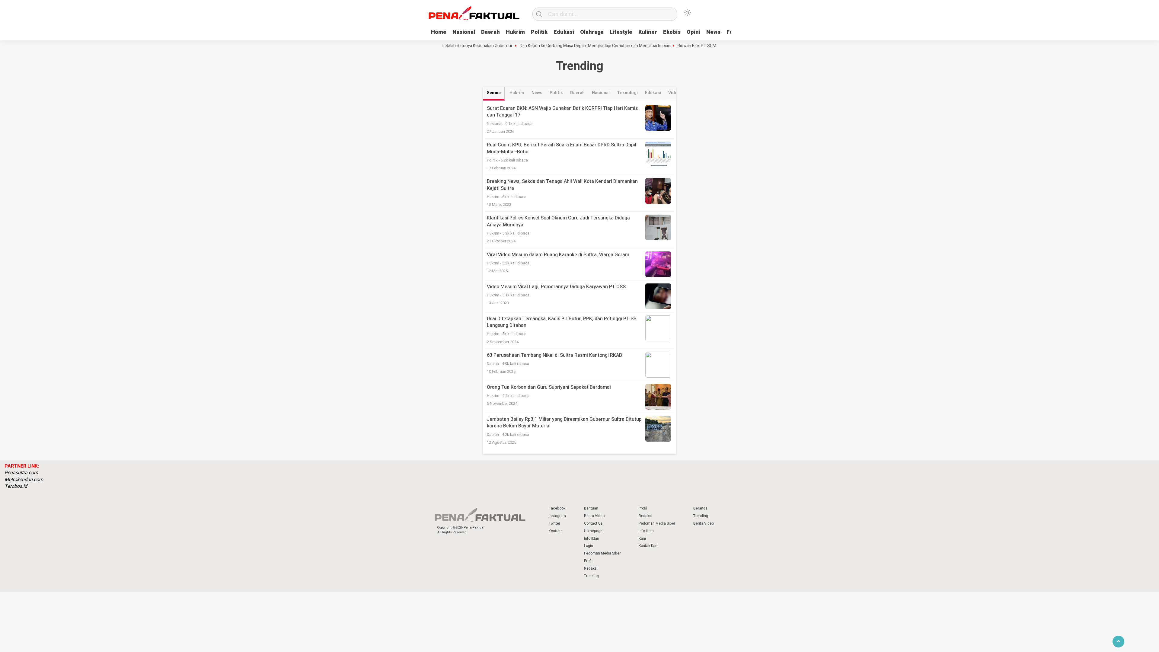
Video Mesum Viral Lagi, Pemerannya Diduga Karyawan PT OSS (556, 286)
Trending (591, 576)
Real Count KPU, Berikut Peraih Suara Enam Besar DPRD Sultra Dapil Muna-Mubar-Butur (561, 148)
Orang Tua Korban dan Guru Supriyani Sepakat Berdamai (549, 387)
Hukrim (515, 32)
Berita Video (594, 516)
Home (438, 32)
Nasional (463, 32)
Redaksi (591, 568)
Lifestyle (621, 32)
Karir (642, 538)
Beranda (700, 508)
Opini (693, 32)
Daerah (490, 32)
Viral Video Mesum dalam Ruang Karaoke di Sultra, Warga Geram (558, 254)
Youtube (556, 531)
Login (588, 545)
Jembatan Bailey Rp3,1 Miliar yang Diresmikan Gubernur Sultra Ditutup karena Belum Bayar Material (564, 423)
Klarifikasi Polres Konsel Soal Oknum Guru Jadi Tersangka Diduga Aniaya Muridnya (558, 221)
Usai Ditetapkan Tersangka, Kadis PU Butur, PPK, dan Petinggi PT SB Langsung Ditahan (562, 322)
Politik (539, 32)
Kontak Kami (649, 545)
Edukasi (564, 32)
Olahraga (592, 32)
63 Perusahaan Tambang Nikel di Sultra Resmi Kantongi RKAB (554, 355)
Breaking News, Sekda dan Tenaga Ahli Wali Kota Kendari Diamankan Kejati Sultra (562, 185)
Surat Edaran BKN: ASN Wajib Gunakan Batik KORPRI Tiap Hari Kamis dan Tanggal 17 (562, 112)
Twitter (554, 523)
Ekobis (672, 32)
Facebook (557, 508)
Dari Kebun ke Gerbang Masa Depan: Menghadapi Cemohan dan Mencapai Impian (576, 46)
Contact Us (593, 523)
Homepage (593, 531)
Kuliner (647, 32)
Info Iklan (591, 538)
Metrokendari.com (24, 479)
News (713, 32)
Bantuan (591, 508)
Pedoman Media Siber (602, 553)
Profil (588, 561)
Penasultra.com (21, 472)
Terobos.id (16, 486)
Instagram (557, 516)
